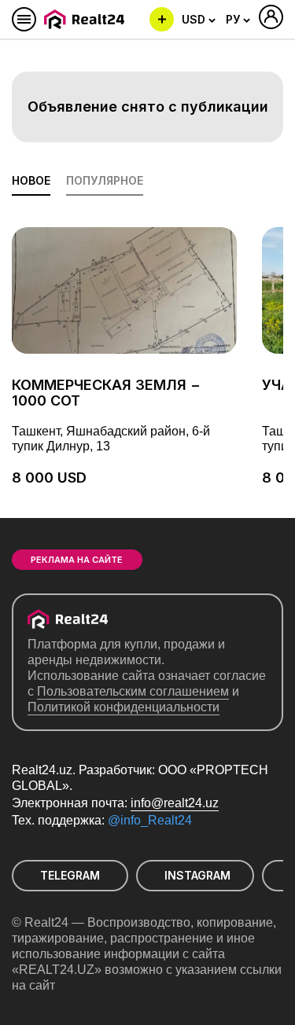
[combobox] (199, 20)
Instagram (197, 875)
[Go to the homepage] (87, 19)
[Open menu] (24, 19)
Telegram (70, 875)
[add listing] (161, 19)
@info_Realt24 (150, 820)
